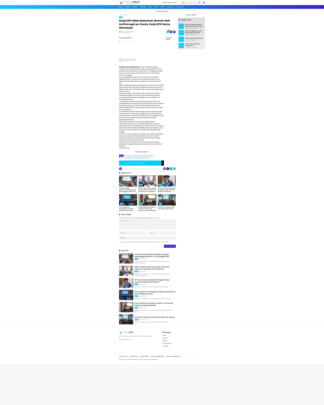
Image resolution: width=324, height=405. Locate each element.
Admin (124, 31)
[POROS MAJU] (134, 2)
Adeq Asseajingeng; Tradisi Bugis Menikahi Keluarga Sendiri (193, 32)
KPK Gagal (124, 158)
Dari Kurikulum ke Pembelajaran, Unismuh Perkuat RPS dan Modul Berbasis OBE (126, 208)
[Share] (174, 31)
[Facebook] (164, 168)
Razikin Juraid (146, 158)
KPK (153, 155)
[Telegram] (171, 168)
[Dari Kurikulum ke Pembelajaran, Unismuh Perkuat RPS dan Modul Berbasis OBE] (128, 200)
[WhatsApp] (174, 168)
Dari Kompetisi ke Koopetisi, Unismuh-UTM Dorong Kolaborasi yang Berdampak (147, 208)
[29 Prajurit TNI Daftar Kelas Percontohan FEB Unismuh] (167, 200)
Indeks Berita (144, 356)
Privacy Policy (123, 356)
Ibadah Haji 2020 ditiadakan (193, 38)
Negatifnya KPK (134, 158)
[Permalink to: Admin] (121, 31)
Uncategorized (167, 343)
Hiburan (165, 341)
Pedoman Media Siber (157, 356)
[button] (199, 2)
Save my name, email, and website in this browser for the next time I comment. (144, 242)
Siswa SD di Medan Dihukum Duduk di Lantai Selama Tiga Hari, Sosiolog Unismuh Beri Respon (193, 25)
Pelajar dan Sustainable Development (192, 44)
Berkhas (165, 338)
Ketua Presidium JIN (143, 155)
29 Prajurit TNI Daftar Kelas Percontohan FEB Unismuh (166, 208)
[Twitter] (167, 168)
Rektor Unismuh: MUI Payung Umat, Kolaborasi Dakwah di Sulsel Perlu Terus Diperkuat (147, 189)
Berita (120, 17)
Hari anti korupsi (130, 155)
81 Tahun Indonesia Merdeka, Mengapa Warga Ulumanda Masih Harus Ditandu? (167, 189)
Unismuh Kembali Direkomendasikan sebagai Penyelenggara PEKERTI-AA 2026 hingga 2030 (127, 189)
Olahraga (165, 346)
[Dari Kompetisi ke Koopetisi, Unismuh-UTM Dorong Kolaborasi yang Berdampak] (147, 200)
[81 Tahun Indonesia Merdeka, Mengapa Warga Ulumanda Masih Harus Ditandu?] (167, 181)
